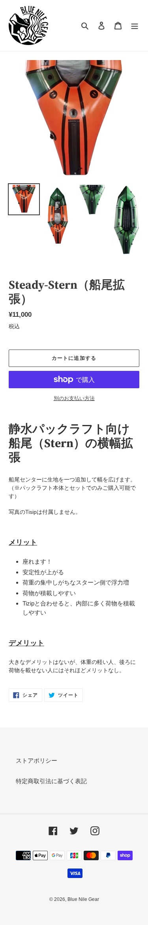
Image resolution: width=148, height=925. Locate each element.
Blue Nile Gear (83, 899)
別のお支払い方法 (74, 398)
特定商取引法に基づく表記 (51, 781)
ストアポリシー (36, 760)
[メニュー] (134, 25)
